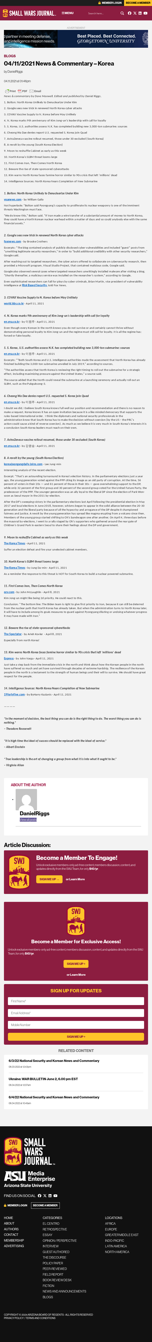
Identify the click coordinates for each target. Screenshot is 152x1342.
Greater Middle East (122, 1235)
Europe (111, 1229)
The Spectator (13, 634)
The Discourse (54, 1257)
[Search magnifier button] (122, 13)
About (9, 1223)
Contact (11, 1235)
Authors (11, 1229)
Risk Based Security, (35, 285)
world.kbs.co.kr (14, 303)
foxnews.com (12, 241)
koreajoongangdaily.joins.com (23, 464)
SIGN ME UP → (49, 879)
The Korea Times (14, 543)
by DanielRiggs (13, 71)
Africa (110, 1224)
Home (8, 1218)
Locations (113, 1218)
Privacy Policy (14, 1318)
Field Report (53, 1274)
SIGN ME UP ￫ (76, 964)
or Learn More (75, 879)
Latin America (116, 1246)
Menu (68, 13)
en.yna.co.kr (12, 321)
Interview (51, 1246)
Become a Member (138, 3)
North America (117, 1252)
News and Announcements (64, 1291)
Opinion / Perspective (60, 1241)
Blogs (10, 56)
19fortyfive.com (14, 694)
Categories (52, 1218)
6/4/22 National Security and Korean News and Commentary (54, 1097)
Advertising (14, 1246)
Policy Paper (53, 1263)
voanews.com (13, 199)
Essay (47, 1235)
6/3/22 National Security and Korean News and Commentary (54, 1061)
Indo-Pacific (114, 1241)
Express (9, 658)
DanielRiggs (34, 813)
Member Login (112, 3)
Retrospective (55, 1229)
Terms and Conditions (40, 1318)
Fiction (48, 1286)
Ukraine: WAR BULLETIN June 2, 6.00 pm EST (43, 1079)
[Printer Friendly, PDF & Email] (23, 91)
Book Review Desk (57, 1280)
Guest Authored (56, 1252)
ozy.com (9, 592)
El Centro (51, 1224)
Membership (14, 1240)
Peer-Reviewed (55, 1269)
